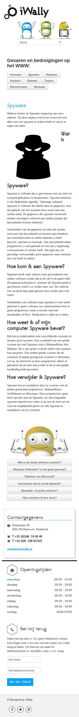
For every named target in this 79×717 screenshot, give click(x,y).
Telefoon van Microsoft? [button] (39, 476)
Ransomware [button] (18, 86)
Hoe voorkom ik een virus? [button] (39, 497)
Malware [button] (51, 74)
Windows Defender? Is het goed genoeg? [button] (39, 469)
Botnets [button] (32, 80)
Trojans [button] (49, 80)
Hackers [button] (15, 80)
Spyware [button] (33, 74)
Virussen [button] (15, 74)
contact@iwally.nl (19, 549)
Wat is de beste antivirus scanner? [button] (40, 462)
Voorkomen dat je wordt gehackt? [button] (39, 483)
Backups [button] (39, 86)
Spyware (16, 105)
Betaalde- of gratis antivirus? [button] (39, 490)
